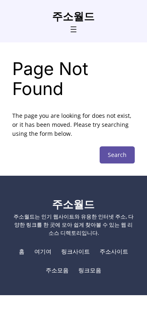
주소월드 (73, 16)
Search (117, 155)
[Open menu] (73, 29)
